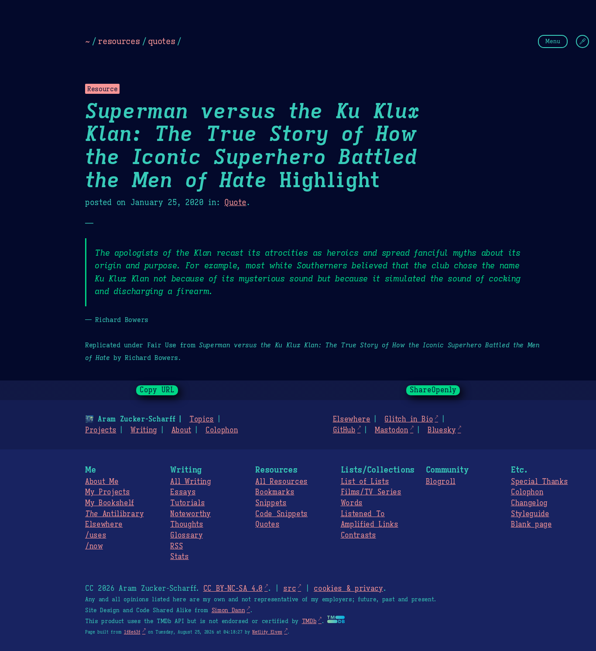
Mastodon (391, 430)
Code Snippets (281, 514)
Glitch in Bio (408, 419)
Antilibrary (114, 514)
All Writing (190, 481)
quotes (161, 41)
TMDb (309, 621)
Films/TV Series (371, 492)
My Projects (107, 492)
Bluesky (442, 430)
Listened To (363, 514)
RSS (176, 546)
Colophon (222, 430)
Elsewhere (351, 419)
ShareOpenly (433, 390)
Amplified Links (369, 524)
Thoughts (186, 524)
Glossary (186, 535)
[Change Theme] (582, 41)
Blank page (531, 524)
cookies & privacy (348, 588)
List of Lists (365, 481)
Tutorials (187, 503)
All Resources (281, 481)
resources (119, 41)
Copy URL (157, 390)
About (181, 430)
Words (352, 503)
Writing (143, 430)
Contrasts (358, 535)
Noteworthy (190, 514)
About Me (101, 481)
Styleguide (530, 514)
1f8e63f (132, 632)
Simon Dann (228, 610)
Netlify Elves (267, 632)
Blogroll (441, 481)
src (289, 588)
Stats (179, 556)
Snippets (270, 503)
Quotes (267, 524)
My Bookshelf (109, 503)
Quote (235, 202)
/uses (95, 535)
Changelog (529, 503)
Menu (552, 41)
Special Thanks (539, 481)
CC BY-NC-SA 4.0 (233, 588)
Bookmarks (274, 492)
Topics (201, 419)
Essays (182, 492)
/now (94, 546)
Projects (100, 430)
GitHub (344, 430)
